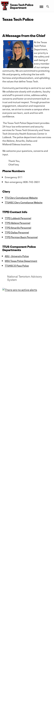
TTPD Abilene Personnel (17, 222)
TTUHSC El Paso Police (17, 265)
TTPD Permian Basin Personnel (21, 237)
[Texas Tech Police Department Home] (4, 6)
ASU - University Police (17, 256)
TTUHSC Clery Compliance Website (23, 202)
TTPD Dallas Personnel (17, 232)
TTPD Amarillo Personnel (18, 227)
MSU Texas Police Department (21, 260)
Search (48, 5)
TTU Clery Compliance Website (21, 197)
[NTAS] (19, 289)
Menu (41, 5)
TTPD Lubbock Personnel (18, 218)
